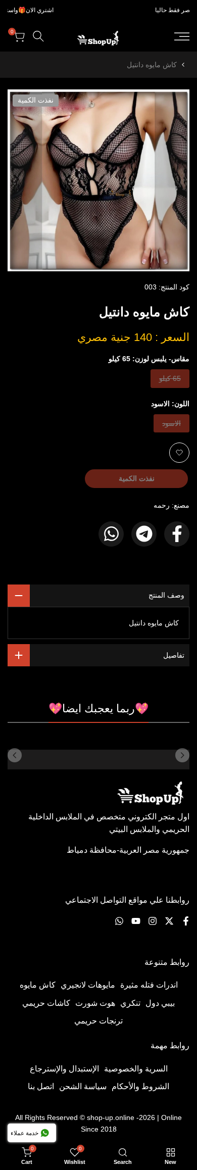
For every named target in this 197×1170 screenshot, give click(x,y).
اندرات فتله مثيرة (149, 985)
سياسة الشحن (83, 1086)
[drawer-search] (38, 36)
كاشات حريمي (46, 1003)
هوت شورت (95, 1003)
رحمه (162, 505)
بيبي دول (160, 1003)
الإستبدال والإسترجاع (64, 1068)
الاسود (171, 425)
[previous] (182, 755)
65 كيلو (170, 380)
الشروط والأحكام (140, 1086)
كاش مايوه (38, 985)
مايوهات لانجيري (88, 985)
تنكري (130, 1003)
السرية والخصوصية (136, 1068)
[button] (179, 453)
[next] (15, 755)
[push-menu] (181, 36)
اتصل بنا (41, 1086)
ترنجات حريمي (98, 1020)
